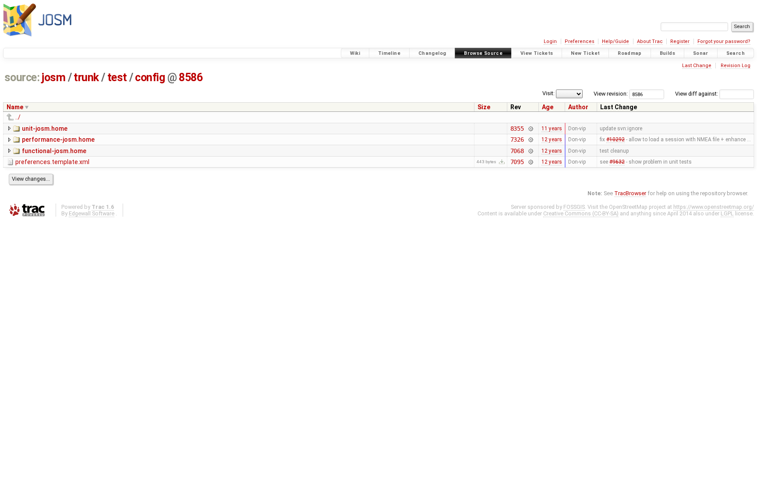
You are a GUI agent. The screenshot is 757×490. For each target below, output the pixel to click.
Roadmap (630, 53)
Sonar (700, 53)
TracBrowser (630, 193)
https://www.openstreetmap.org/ (713, 207)
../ (18, 117)
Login (550, 41)
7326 (517, 139)
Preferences (579, 41)
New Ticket (585, 53)
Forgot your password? (723, 41)
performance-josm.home (58, 139)
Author (578, 107)
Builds (667, 53)
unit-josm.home (44, 128)
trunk (86, 77)
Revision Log (735, 65)
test (117, 77)
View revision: (611, 93)
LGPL (727, 213)
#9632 (617, 162)
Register (680, 41)
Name (15, 107)
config (150, 77)
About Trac (650, 41)
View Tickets (536, 53)
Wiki (355, 53)
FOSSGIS (574, 207)
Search (735, 53)
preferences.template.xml (52, 161)
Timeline (389, 53)
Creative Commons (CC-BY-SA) (581, 213)
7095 (517, 161)
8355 (517, 128)
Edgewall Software (91, 213)
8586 (190, 77)
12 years (551, 139)
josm (53, 77)
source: (22, 77)
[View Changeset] (530, 128)
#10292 (615, 139)
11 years (551, 128)
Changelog (432, 53)
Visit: (548, 93)
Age (547, 107)
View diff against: (697, 93)
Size (484, 107)
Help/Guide (615, 41)
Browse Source (483, 53)
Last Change (696, 65)
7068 (517, 150)
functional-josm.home (54, 150)
